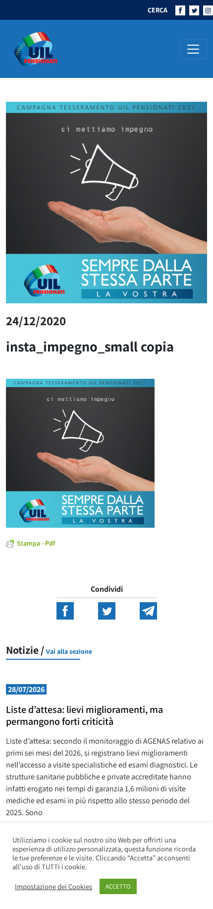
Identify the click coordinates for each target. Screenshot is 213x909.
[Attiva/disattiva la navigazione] (193, 49)
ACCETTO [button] (118, 886)
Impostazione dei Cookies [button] (53, 886)
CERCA (157, 9)
